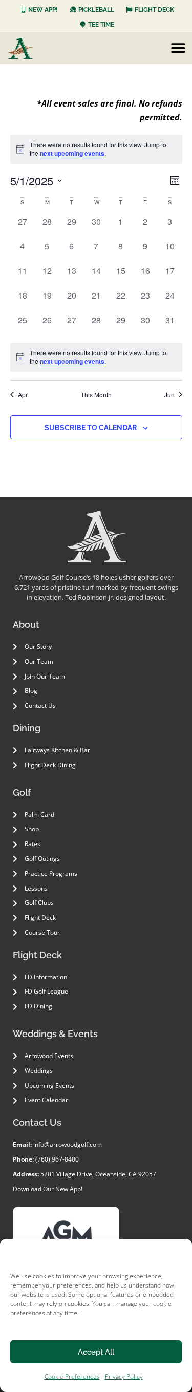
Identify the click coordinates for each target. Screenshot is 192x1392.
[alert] (96, 357)
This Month (96, 395)
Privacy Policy (124, 1376)
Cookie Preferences (72, 1376)
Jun (169, 395)
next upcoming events (72, 153)
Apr (23, 395)
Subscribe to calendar (91, 428)
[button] (177, 47)
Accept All (96, 1352)
